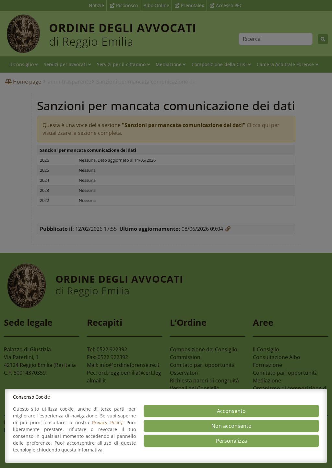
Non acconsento (231, 425)
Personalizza (231, 440)
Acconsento (231, 411)
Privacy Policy (107, 422)
